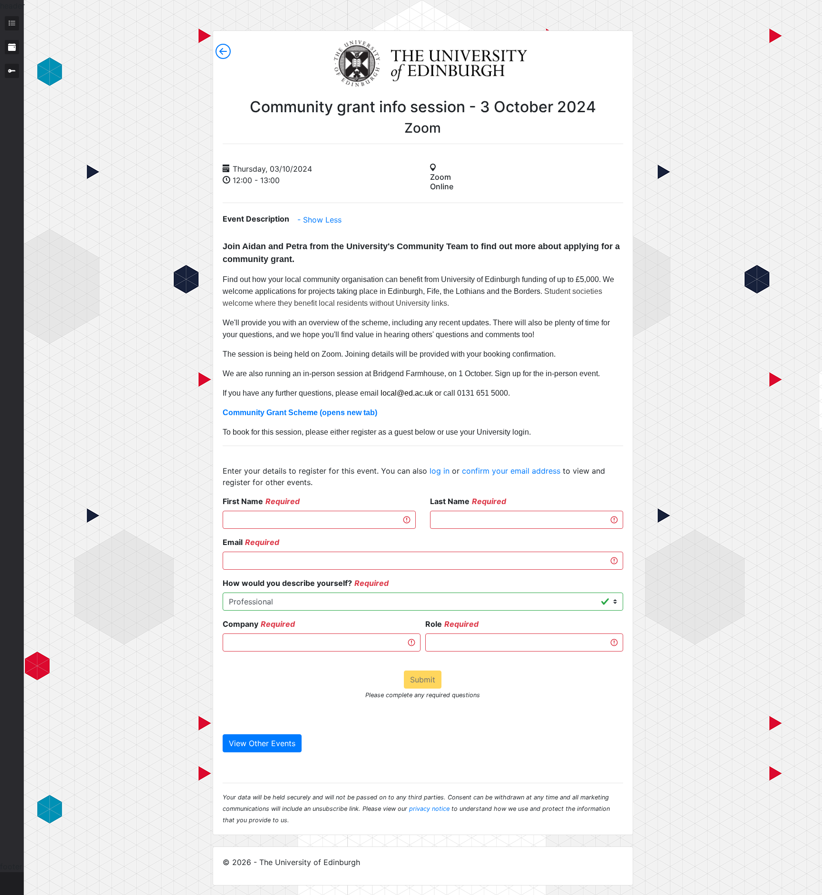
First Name (243, 501)
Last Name (450, 501)
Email (233, 542)
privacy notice (429, 808)
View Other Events (262, 743)
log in (440, 471)
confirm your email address (511, 471)
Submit (422, 679)
